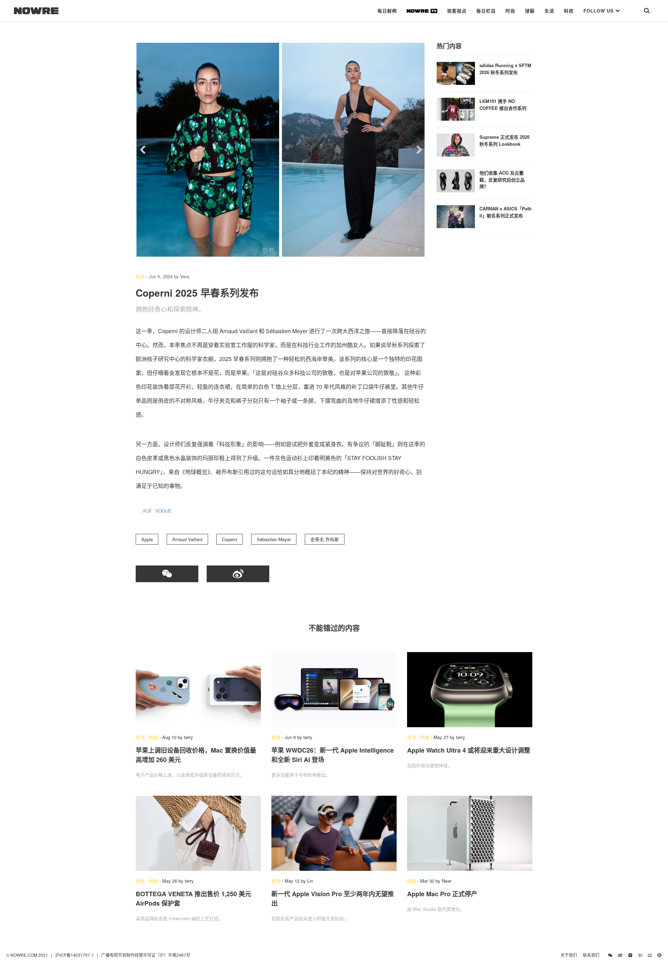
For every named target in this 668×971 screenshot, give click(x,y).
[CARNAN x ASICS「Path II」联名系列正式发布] (456, 216)
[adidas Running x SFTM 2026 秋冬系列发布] (456, 73)
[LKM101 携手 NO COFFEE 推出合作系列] (456, 108)
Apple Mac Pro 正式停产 (442, 893)
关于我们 (568, 955)
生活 (549, 10)
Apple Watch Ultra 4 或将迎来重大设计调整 (468, 750)
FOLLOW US (599, 10)
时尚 (510, 10)
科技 (569, 10)
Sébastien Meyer (274, 539)
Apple (147, 539)
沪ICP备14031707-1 (75, 955)
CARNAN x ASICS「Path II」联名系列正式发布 (505, 212)
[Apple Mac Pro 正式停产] (469, 833)
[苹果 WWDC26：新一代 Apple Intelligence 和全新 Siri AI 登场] (334, 689)
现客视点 (457, 10)
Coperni (229, 539)
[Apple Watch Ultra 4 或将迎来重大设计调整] (469, 689)
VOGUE (164, 510)
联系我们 (593, 955)
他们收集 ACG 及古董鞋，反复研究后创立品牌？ (502, 179)
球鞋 (530, 10)
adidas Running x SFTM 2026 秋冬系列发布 (505, 68)
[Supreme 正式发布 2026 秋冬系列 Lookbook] (456, 144)
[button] (143, 150)
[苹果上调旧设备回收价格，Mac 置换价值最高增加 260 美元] (198, 689)
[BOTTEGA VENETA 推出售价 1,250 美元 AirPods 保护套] (198, 833)
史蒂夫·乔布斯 (324, 539)
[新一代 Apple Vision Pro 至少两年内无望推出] (334, 833)
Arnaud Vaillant (187, 539)
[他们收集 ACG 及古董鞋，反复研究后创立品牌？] (456, 180)
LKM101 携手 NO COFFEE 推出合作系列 (502, 104)
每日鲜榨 (387, 10)
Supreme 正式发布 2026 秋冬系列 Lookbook (504, 140)
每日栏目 (486, 10)
